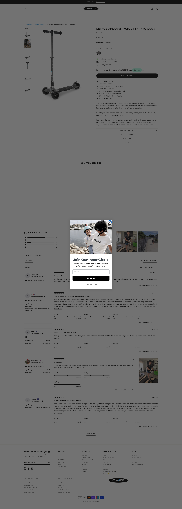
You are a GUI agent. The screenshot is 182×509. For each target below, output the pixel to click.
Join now (91, 278)
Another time (91, 284)
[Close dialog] (110, 222)
